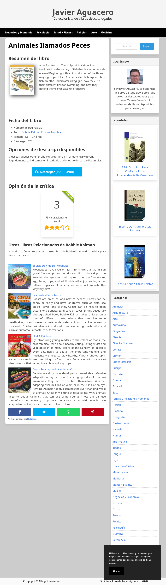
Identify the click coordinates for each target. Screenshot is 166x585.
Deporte (118, 374)
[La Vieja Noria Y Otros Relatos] (135, 262)
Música (117, 491)
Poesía (117, 515)
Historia (117, 429)
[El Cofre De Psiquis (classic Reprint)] (135, 205)
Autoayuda (119, 325)
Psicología (43, 32)
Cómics (117, 349)
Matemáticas (120, 472)
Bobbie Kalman (31, 132)
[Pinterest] (92, 412)
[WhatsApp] (68, 412)
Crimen (117, 355)
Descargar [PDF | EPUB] (57, 172)
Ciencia (117, 337)
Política (117, 521)
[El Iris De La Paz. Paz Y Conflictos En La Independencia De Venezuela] (135, 147)
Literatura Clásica (123, 466)
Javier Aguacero (83, 12)
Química (118, 534)
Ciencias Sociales (123, 343)
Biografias (119, 331)
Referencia (119, 540)
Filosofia (118, 411)
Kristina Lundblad (52, 132)
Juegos (117, 448)
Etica (115, 392)
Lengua (117, 454)
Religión (82, 32)
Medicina (107, 32)
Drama (117, 380)
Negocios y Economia (19, 32)
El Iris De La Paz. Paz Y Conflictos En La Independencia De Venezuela (135, 171)
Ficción (117, 405)
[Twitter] (44, 412)
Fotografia (119, 417)
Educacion (119, 386)
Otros (116, 509)
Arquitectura (120, 312)
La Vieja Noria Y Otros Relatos (135, 284)
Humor (117, 435)
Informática (120, 441)
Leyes (116, 460)
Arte (94, 32)
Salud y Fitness (63, 32)
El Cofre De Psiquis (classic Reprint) (135, 228)
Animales (118, 306)
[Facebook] (20, 412)
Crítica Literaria (122, 362)
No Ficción (31, 419)
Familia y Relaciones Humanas (131, 398)
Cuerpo (117, 368)
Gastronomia (121, 423)
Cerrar (116, 571)
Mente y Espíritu (122, 484)
